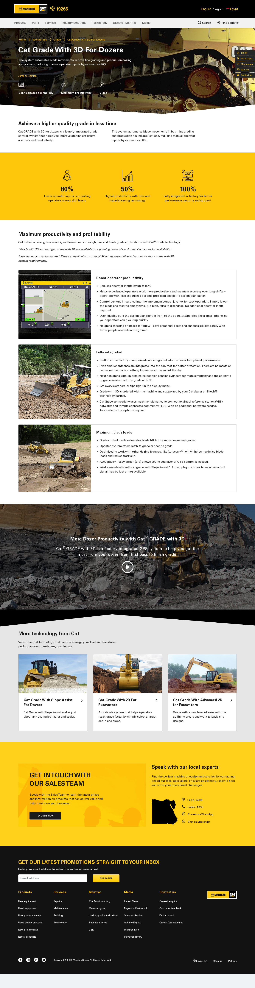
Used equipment (27, 908)
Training (58, 915)
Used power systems (30, 922)
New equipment (27, 901)
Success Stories (133, 915)
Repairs (58, 901)
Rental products (27, 936)
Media (146, 22)
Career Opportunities (171, 922)
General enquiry (168, 901)
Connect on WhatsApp (200, 814)
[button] (232, 9)
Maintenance (61, 908)
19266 (61, 9)
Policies (232, 960)
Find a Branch (230, 22)
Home (22, 39)
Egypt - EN (201, 960)
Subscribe (106, 878)
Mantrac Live (131, 929)
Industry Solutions (73, 22)
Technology (99, 22)
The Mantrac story (99, 901)
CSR (91, 929)
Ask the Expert (132, 922)
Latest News (131, 901)
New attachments (28, 929)
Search (206, 22)
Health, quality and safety (103, 915)
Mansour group (97, 908)
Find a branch (166, 915)
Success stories (98, 922)
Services (50, 22)
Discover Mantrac (124, 22)
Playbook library (133, 936)
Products (20, 22)
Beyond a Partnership (136, 908)
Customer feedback (170, 908)
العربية (219, 9)
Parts (35, 22)
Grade (57, 39)
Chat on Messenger (199, 821)
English (206, 9)
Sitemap (217, 960)
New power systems (30, 915)
